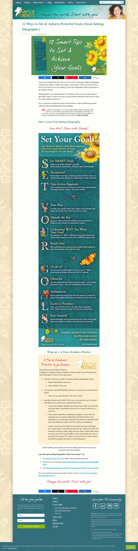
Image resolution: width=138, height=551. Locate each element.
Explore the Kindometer (63, 510)
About (27, 2)
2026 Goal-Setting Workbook (74, 462)
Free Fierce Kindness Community (66, 508)
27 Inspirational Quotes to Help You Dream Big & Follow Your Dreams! (70, 468)
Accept (131, 547)
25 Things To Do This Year (53, 458)
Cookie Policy (12, 548)
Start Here (38, 2)
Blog (50, 2)
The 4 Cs (58, 513)
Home (18, 2)
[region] (69, 546)
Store (70, 2)
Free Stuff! (81, 2)
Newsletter (60, 2)
